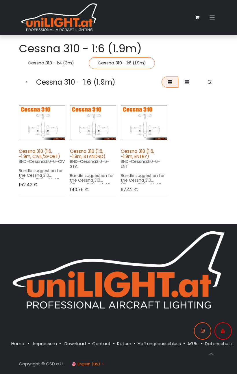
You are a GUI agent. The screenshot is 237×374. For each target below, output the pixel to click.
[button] (28, 137)
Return (124, 343)
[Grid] (169, 82)
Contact (101, 343)
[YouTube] (223, 331)
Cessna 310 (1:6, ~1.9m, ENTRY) (137, 153)
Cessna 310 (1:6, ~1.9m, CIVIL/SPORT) (39, 153)
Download (75, 343)
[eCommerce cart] (197, 17)
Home (17, 343)
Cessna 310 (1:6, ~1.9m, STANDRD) (87, 153)
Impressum (45, 343)
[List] (187, 82)
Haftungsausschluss (159, 343)
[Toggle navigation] (212, 17)
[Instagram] (202, 331)
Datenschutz (219, 343)
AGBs (193, 343)
